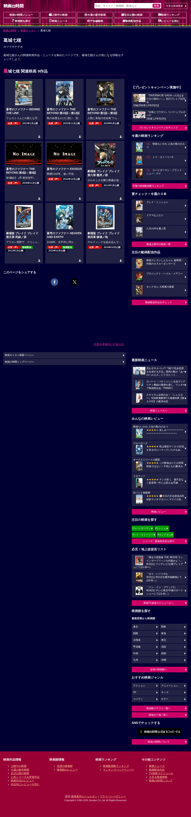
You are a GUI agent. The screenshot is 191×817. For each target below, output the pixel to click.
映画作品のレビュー (22, 780)
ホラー (164, 699)
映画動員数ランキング (116, 765)
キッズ (164, 692)
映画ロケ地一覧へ (158, 714)
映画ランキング (170, 14)
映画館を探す (23, 20)
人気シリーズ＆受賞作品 (25, 777)
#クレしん (160, 528)
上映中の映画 (60, 14)
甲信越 (136, 646)
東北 (163, 640)
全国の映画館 (65, 765)
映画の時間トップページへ (19, 362)
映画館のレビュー (67, 769)
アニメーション (169, 685)
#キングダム (164, 534)
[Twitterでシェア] (74, 282)
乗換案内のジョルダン (84, 796)
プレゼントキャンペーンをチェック (158, 127)
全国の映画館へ (158, 669)
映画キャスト (28, 30)
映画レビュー (158, 511)
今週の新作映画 (96, 14)
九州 (135, 660)
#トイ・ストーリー (142, 534)
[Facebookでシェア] (54, 282)
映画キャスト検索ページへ (19, 355)
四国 (163, 653)
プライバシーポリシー (113, 796)
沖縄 (163, 660)
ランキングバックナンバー (118, 769)
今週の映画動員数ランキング (148, 185)
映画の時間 (9, 30)
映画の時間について (159, 741)
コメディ (138, 699)
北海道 (136, 640)
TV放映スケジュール (161, 773)
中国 (135, 653)
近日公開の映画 (133, 14)
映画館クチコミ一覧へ (158, 708)
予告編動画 (96, 20)
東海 (163, 633)
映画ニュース (60, 20)
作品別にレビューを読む (25, 784)
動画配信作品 (133, 20)
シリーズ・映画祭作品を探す (158, 541)
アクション (139, 685)
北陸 (163, 646)
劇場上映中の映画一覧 (158, 244)
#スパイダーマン (141, 528)
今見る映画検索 (174, 5)
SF (134, 692)
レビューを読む (170, 20)
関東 (163, 626)
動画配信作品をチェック (158, 302)
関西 (135, 633)
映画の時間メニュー (21, 14)
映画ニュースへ (158, 410)
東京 (135, 626)
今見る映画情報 (158, 777)
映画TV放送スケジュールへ (158, 602)
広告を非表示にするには (108, 344)
